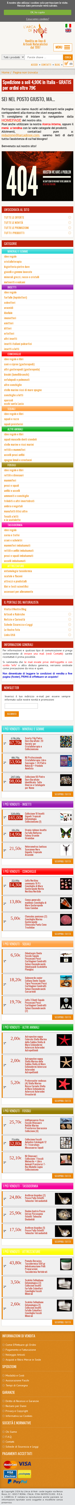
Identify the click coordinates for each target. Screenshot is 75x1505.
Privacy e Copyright (17, 1411)
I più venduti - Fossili (17, 1111)
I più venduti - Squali (17, 944)
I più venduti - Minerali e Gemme (23, 729)
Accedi (34, 64)
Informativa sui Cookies (19, 1416)
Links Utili (9, 635)
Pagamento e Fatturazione (21, 1349)
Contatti (46, 64)
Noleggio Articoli (15, 1354)
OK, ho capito (37, 12)
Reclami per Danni (16, 1406)
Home (5, 72)
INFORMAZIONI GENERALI (18, 645)
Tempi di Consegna (17, 1385)
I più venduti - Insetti (17, 804)
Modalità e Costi (15, 1375)
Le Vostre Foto (12, 629)
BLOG (57, 64)
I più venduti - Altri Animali (21, 1027)
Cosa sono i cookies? (37, 19)
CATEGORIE (10, 244)
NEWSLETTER (11, 688)
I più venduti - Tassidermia (20, 1186)
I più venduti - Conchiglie (19, 871)
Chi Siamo (11, 1431)
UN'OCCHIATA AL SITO (16, 210)
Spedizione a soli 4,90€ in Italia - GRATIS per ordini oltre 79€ (37, 84)
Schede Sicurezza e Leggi (18, 624)
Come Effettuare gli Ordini (21, 1344)
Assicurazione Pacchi (17, 1380)
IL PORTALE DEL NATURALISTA (21, 602)
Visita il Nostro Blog (15, 609)
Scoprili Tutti (63, 794)
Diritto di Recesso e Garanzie (22, 1401)
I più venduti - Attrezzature (21, 1252)
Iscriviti (11, 714)
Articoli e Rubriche (14, 614)
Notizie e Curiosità (14, 619)
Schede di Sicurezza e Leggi (22, 1446)
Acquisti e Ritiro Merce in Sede (23, 1359)
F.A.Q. (9, 1436)
